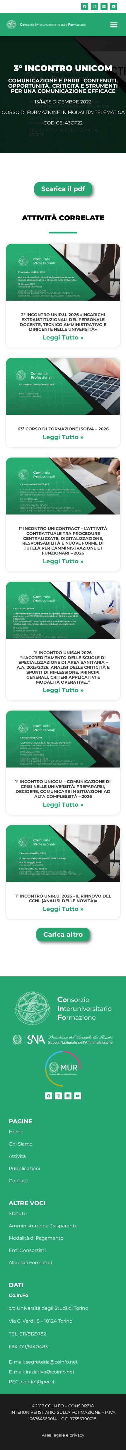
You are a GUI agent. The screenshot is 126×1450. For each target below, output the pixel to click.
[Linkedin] (104, 6)
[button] (114, 25)
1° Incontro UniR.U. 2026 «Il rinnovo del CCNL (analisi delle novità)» (63, 898)
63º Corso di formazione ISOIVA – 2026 (63, 429)
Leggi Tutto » (63, 337)
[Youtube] (113, 6)
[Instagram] (94, 6)
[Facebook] (84, 6)
